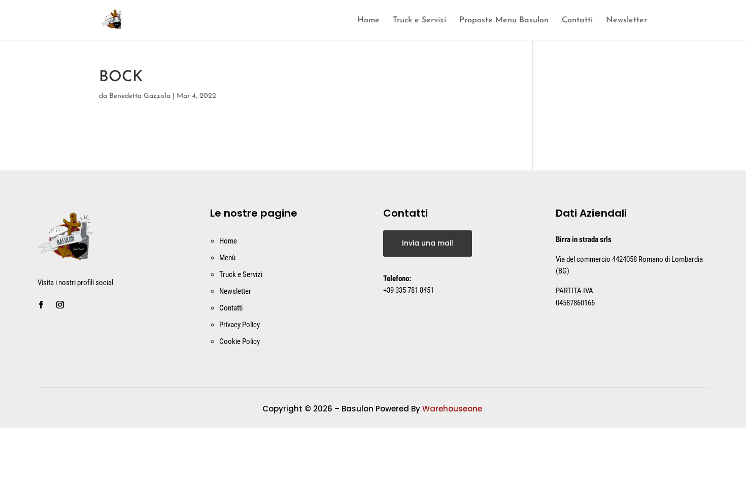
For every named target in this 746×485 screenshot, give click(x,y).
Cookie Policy (239, 341)
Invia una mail (427, 243)
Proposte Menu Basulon (504, 20)
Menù (227, 257)
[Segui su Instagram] (60, 305)
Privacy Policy (239, 324)
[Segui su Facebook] (41, 305)
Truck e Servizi (419, 20)
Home (368, 20)
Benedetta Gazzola (140, 96)
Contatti (577, 20)
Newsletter (626, 20)
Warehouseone (453, 408)
